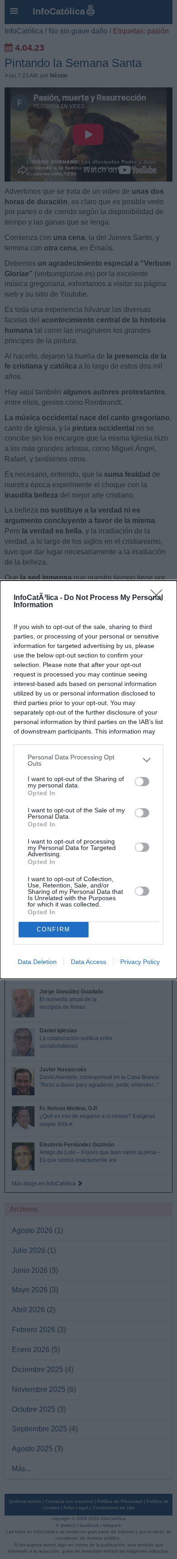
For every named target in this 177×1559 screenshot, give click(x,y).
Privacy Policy (140, 961)
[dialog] (88, 779)
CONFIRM (53, 929)
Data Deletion (37, 961)
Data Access (88, 961)
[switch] (142, 781)
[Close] (159, 598)
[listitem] (88, 760)
